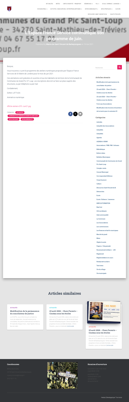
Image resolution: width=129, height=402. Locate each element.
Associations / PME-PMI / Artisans (108, 145)
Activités (99, 122)
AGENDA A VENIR (102, 141)
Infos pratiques (106, 9)
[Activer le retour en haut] (125, 397)
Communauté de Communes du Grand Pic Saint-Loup (23, 115)
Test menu (100, 265)
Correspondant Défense (104, 176)
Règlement (100, 254)
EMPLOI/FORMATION (103, 203)
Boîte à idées (101, 153)
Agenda (99, 137)
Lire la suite (70, 326)
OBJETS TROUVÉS (115, 14)
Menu (98, 238)
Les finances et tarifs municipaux (107, 230)
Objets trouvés (101, 242)
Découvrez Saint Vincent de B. (97, 14)
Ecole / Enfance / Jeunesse (110, 3)
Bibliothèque (101, 149)
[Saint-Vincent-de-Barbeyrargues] (9, 8)
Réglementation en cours (105, 258)
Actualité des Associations (105, 126)
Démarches (88, 3)
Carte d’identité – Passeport (72, 3)
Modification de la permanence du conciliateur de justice (24, 312)
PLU (97, 3)
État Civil (99, 207)
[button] (92, 3)
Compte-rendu (101, 168)
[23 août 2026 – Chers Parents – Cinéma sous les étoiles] (103, 312)
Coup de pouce (101, 180)
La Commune (101, 219)
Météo (58, 3)
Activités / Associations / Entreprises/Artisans (65, 9)
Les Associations (102, 223)
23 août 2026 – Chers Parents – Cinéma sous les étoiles (63, 312)
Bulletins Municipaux (103, 157)
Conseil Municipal (102, 172)
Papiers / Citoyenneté (104, 246)
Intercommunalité (91, 9)
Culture (117, 9)
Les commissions (102, 226)
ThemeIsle (118, 397)
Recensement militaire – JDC (106, 250)
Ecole (98, 195)
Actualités (49, 3)
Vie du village (101, 269)
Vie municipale (41, 9)
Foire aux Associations (104, 104)
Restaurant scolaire (103, 261)
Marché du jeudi (102, 234)
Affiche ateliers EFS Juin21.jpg (19, 106)
